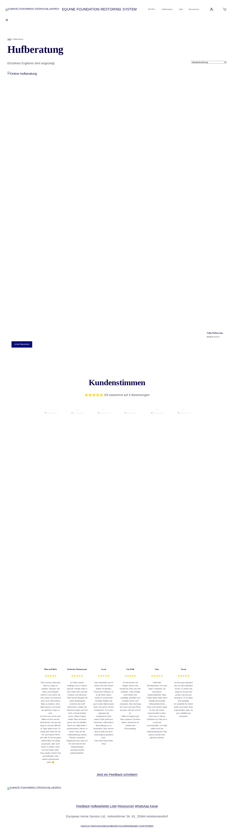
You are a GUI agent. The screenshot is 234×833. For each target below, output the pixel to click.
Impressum (85, 826)
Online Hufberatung (215, 333)
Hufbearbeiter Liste (104, 806)
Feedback (83, 806)
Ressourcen (126, 806)
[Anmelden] (211, 9)
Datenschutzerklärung (100, 826)
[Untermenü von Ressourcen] (200, 9)
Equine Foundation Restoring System (99, 9)
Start (9, 39)
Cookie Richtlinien (146, 826)
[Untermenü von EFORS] (155, 9)
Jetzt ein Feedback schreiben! (117, 774)
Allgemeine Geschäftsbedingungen (123, 826)
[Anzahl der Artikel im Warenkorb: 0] (225, 9)
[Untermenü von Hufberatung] (173, 9)
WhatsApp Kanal (146, 806)
